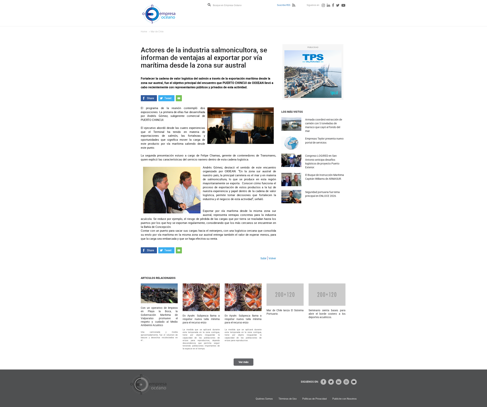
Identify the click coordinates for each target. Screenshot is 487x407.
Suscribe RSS (283, 4)
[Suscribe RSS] (293, 5)
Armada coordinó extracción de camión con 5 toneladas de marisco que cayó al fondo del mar (323, 125)
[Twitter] (338, 5)
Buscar (209, 4)
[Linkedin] (328, 5)
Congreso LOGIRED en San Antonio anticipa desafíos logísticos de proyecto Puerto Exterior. (322, 161)
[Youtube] (343, 5)
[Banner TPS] (312, 74)
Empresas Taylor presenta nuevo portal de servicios (324, 140)
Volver (272, 258)
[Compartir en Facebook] (149, 98)
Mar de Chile (157, 31)
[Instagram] (323, 5)
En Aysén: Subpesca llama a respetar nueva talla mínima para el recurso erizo (201, 319)
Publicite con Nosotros (344, 398)
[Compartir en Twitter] (166, 98)
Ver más (243, 362)
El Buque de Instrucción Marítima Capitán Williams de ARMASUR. (324, 176)
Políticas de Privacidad (314, 398)
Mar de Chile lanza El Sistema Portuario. (285, 312)
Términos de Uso (288, 398)
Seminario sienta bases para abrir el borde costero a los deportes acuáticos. (327, 314)
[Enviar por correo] (179, 98)
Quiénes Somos (264, 398)
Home (144, 31)
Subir (263, 258)
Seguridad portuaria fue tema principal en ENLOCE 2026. (322, 194)
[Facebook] (333, 5)
